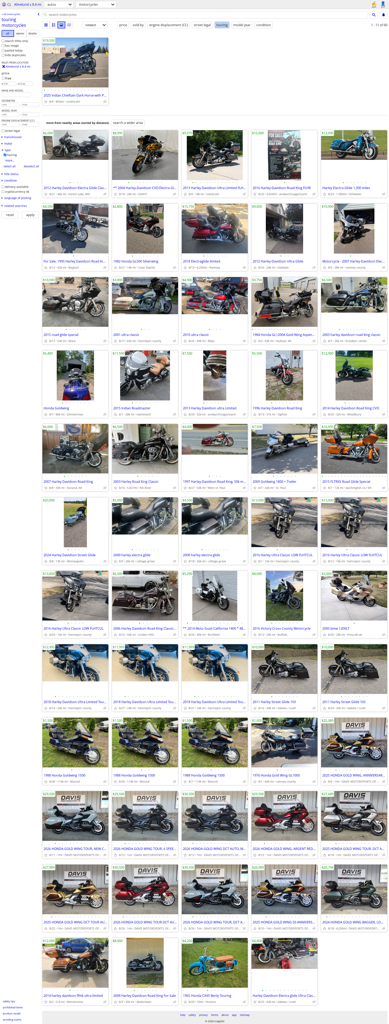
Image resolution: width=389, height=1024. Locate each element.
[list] (46, 25)
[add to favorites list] (45, 101)
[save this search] (383, 14)
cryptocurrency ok (17, 192)
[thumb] (54, 25)
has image (12, 45)
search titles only (16, 41)
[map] (69, 25)
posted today (13, 50)
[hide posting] (105, 101)
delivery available (17, 187)
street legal (12, 131)
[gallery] (61, 25)
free (8, 78)
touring (12, 155)
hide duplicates (15, 55)
